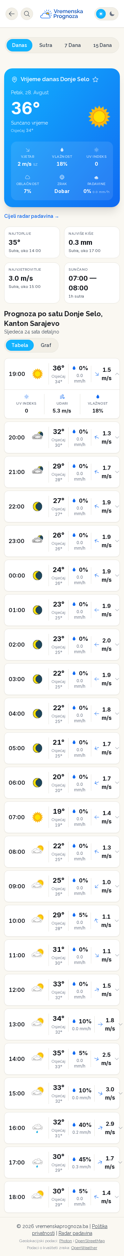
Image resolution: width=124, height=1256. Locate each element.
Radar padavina (75, 1233)
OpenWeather (84, 1247)
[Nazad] (12, 14)
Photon (65, 1240)
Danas (19, 45)
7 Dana (73, 45)
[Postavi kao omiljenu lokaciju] (95, 79)
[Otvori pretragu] (27, 14)
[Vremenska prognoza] (62, 14)
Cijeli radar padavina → (31, 216)
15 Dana (102, 45)
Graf (46, 345)
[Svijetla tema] (101, 14)
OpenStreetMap (90, 1240)
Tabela (19, 345)
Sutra (45, 45)
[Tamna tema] (112, 14)
